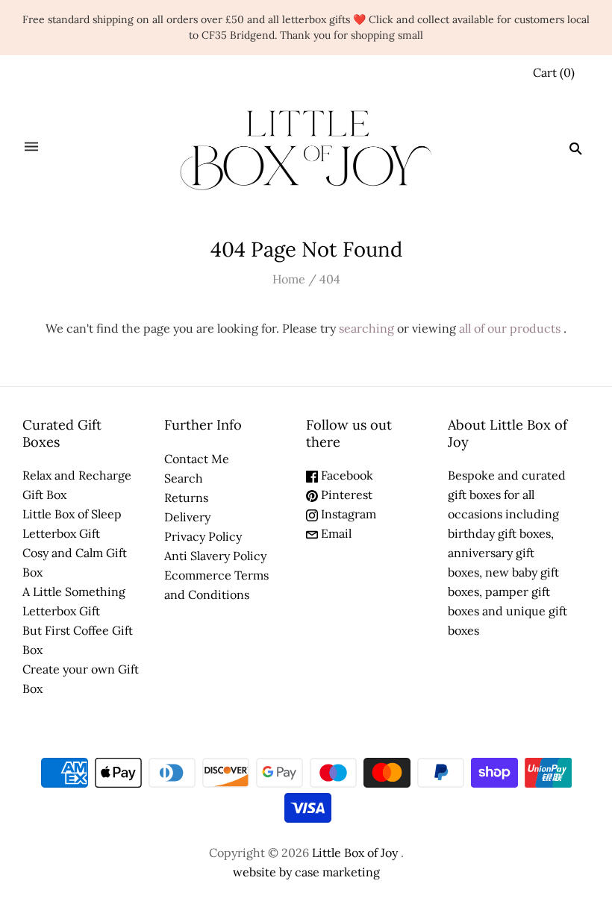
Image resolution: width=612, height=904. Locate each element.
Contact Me (196, 458)
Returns (186, 497)
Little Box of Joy (355, 852)
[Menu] (31, 148)
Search (183, 478)
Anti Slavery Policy (215, 555)
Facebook (345, 475)
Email (335, 533)
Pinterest (345, 494)
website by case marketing (306, 871)
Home (288, 278)
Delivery (187, 516)
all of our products (510, 328)
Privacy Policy (203, 536)
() (554, 72)
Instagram (347, 513)
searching (366, 328)
